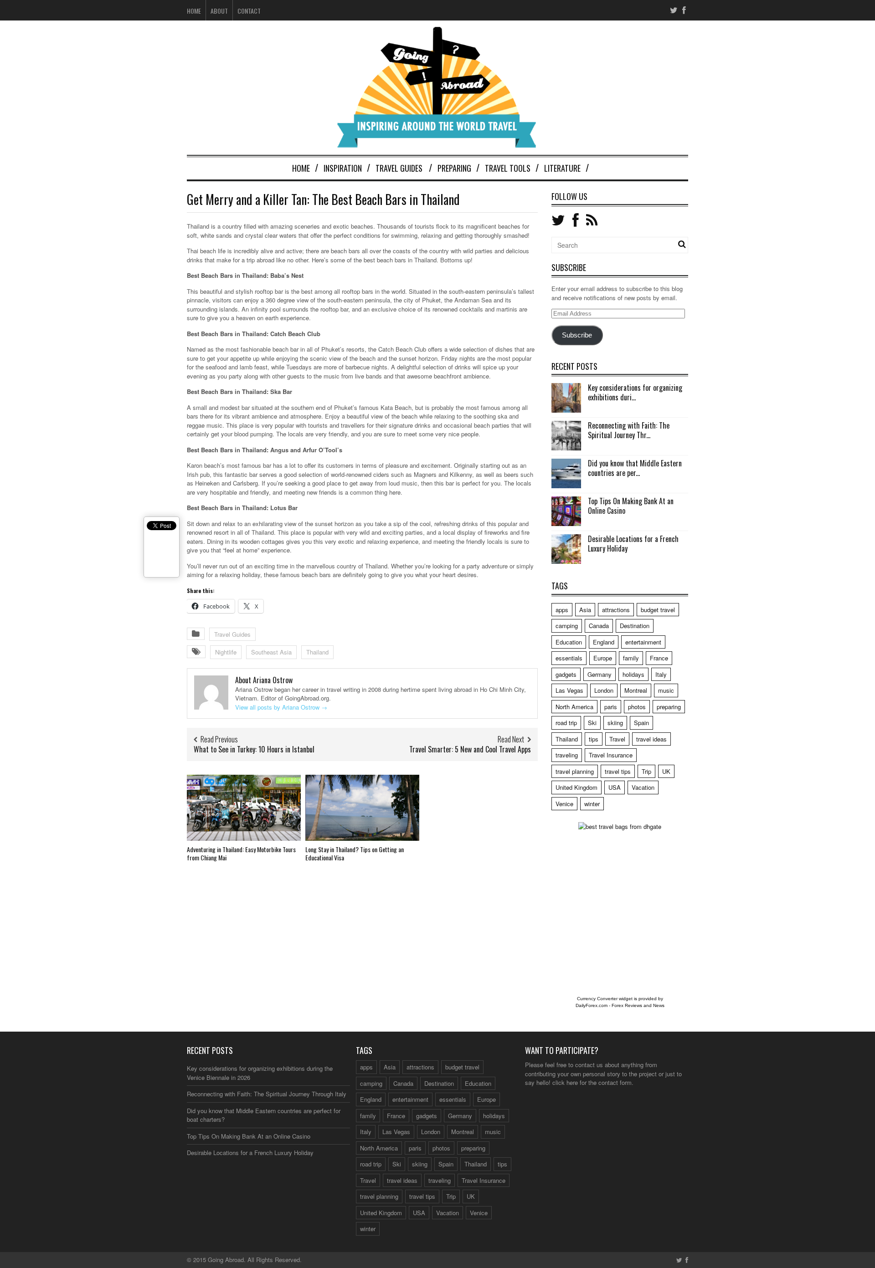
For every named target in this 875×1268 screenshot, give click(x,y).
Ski (592, 722)
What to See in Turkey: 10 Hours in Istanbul (254, 749)
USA (614, 787)
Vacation (643, 787)
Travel (617, 739)
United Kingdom (576, 787)
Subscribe (577, 335)
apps (562, 609)
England (603, 642)
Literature (562, 168)
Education (569, 642)
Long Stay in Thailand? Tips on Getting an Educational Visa (354, 853)
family (631, 658)
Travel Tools (507, 168)
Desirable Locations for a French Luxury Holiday (633, 543)
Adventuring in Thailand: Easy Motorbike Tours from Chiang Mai (241, 853)
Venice (564, 803)
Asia (585, 609)
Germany (599, 674)
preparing (669, 706)
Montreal (635, 690)
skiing (615, 722)
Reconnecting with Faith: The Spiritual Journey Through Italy (266, 1093)
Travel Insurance (611, 755)
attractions (616, 609)
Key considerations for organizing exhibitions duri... (635, 392)
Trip (646, 771)
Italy (661, 674)
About (219, 10)
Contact (249, 10)
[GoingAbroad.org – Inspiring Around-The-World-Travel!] (437, 143)
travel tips (618, 771)
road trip (566, 722)
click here (565, 1082)
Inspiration (343, 168)
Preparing (454, 168)
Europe (602, 658)
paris (610, 706)
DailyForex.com (591, 1005)
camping (567, 625)
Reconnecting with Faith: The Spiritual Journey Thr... (628, 430)
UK (666, 771)
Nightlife (226, 652)
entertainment (643, 642)
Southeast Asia (271, 652)
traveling (567, 755)
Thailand (317, 652)
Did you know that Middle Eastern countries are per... (635, 468)
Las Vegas (569, 690)
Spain (641, 722)
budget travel (658, 609)
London (603, 690)
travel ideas (651, 739)
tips (593, 739)
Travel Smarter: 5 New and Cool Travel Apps (470, 749)
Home (194, 10)
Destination (634, 625)
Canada (599, 625)
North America (574, 706)
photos (637, 706)
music (666, 690)
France (659, 658)
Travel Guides (399, 168)
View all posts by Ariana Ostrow (281, 707)
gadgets (566, 674)
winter (592, 803)
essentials (569, 658)
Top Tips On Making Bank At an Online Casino (631, 506)
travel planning (575, 771)
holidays (633, 674)
